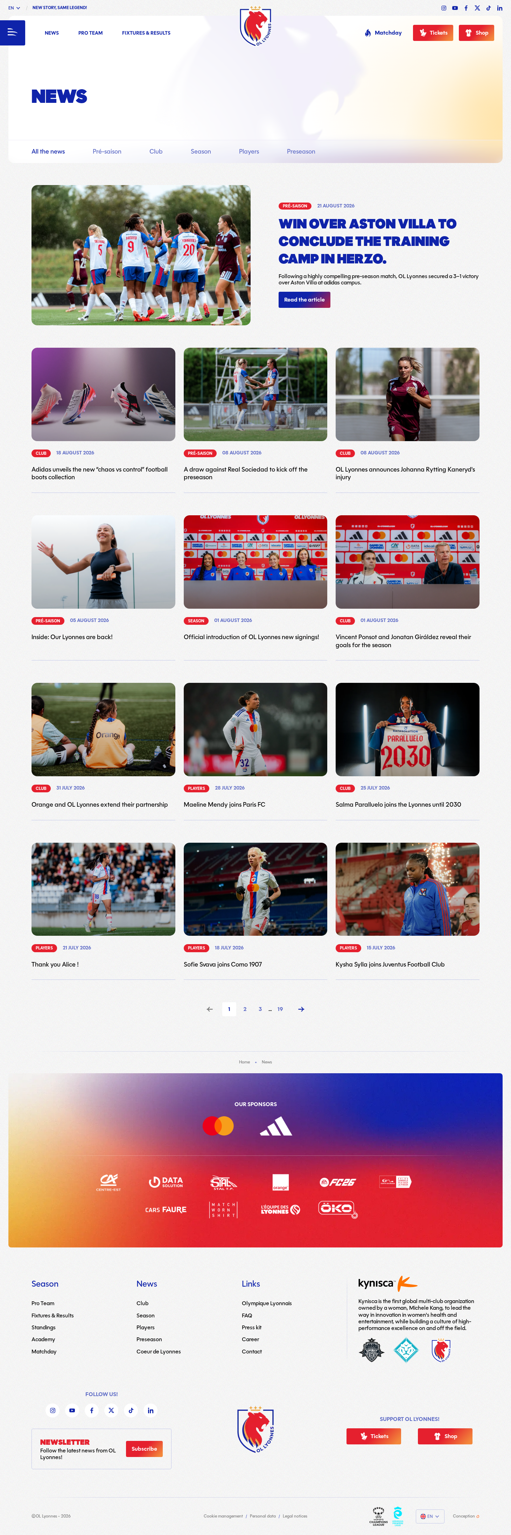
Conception (464, 1516)
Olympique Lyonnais (267, 1303)
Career (250, 1339)
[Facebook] (92, 1410)
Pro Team (90, 33)
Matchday (388, 33)
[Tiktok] (131, 1410)
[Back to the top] (255, 1429)
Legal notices (295, 1516)
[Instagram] (52, 1410)
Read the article (304, 300)
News (52, 33)
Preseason (301, 151)
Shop (482, 33)
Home (244, 1062)
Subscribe (144, 1449)
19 (280, 1009)
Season (201, 151)
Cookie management (223, 1516)
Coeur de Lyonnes (158, 1351)
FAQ (247, 1315)
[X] (111, 1410)
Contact (252, 1351)
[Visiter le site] (378, 1516)
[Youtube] (72, 1410)
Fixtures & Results (146, 33)
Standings (43, 1327)
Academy (43, 1339)
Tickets (439, 33)
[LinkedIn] (151, 1410)
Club (156, 151)
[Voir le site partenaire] (226, 1127)
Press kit (251, 1327)
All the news (48, 151)
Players (249, 151)
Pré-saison (107, 151)
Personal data (263, 1516)
